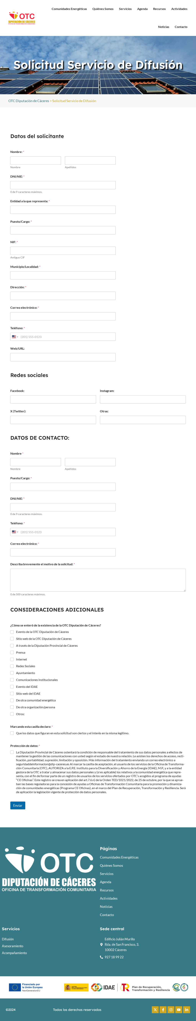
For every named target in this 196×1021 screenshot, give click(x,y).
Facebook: (17, 390)
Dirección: (18, 287)
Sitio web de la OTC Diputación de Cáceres (44, 638)
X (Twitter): (18, 411)
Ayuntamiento (25, 673)
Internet (21, 659)
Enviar (17, 805)
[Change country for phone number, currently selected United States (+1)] (14, 337)
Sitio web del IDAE (28, 693)
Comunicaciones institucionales (37, 679)
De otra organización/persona (35, 707)
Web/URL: (17, 348)
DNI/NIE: (17, 176)
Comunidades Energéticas (69, 9)
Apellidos (70, 167)
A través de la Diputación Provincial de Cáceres (47, 645)
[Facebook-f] (163, 1009)
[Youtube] (178, 1009)
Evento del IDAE (27, 686)
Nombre (15, 167)
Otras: (104, 411)
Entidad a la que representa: (30, 201)
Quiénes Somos (103, 9)
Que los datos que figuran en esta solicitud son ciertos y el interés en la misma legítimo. (72, 733)
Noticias (163, 26)
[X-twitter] (155, 1009)
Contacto (181, 26)
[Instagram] (170, 1009)
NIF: (14, 242)
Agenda (142, 9)
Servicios (125, 9)
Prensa (20, 652)
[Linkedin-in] (186, 1009)
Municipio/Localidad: (25, 266)
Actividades (179, 9)
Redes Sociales (25, 666)
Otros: (20, 714)
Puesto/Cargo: (21, 221)
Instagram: (107, 390)
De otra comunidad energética (36, 700)
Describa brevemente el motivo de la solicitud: (42, 564)
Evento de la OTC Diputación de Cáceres (42, 632)
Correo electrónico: (24, 307)
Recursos (159, 9)
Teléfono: (17, 328)
